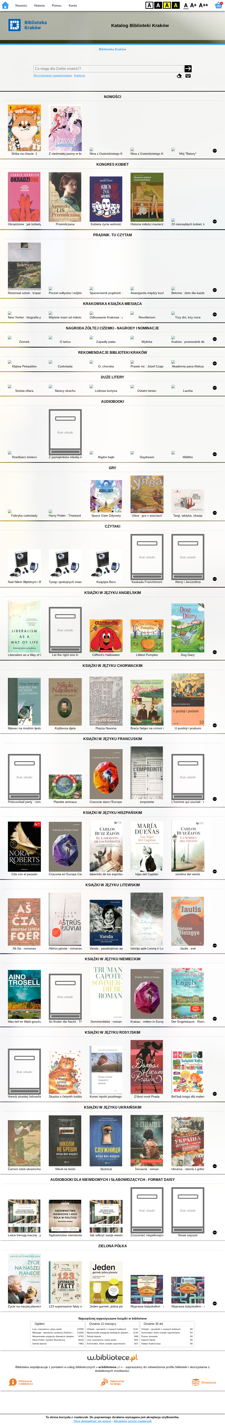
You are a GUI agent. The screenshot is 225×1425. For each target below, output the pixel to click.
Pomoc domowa (149, 1336)
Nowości (21, 5)
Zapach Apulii (148, 1340)
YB (167, 5)
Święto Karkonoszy (151, 1343)
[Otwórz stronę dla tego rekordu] (25, 128)
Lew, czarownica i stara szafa (47, 1329)
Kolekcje (79, 75)
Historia (39, 5)
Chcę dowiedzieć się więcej (92, 1421)
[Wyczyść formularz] (179, 76)
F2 (203, 5)
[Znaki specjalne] (188, 76)
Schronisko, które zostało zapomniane (106, 1343)
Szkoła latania (39, 1343)
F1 (193, 5)
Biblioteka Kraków (112, 49)
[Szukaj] (188, 68)
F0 (186, 5)
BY (175, 5)
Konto (73, 5)
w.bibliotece (109, 1367)
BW (158, 5)
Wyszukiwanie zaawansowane (52, 75)
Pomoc (57, 5)
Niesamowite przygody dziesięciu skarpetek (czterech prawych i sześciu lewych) (72, 1336)
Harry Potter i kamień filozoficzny (48, 1340)
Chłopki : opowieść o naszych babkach (106, 1329)
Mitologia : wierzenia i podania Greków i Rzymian (57, 1332)
